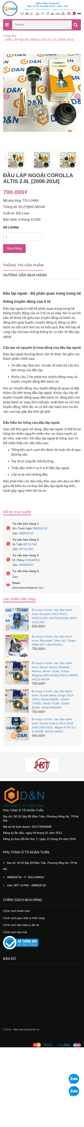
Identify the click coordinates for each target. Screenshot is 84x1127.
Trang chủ (9, 35)
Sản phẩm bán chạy (19, 599)
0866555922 (26, 564)
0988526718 (40, 528)
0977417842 (30, 544)
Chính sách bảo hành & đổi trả (21, 925)
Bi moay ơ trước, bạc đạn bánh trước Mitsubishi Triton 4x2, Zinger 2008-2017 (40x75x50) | (54, 640)
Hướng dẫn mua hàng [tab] (25, 275)
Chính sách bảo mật (15, 932)
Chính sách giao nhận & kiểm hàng (23, 918)
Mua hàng (14, 248)
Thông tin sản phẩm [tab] (23, 265)
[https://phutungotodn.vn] (42, 797)
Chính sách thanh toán (16, 910)
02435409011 (32, 560)
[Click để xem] (42, 101)
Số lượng (11, 227)
